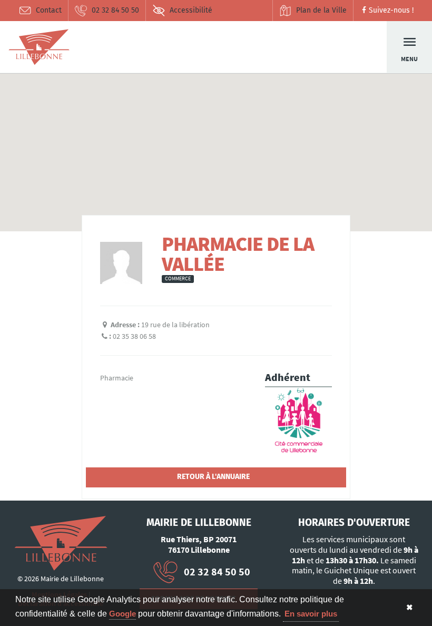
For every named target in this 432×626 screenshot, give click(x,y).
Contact (49, 10)
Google (122, 613)
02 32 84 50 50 (115, 10)
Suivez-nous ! (391, 10)
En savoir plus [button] (310, 613)
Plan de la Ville (321, 10)
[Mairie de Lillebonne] (61, 543)
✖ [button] (409, 607)
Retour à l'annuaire (213, 476)
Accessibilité (191, 10)
